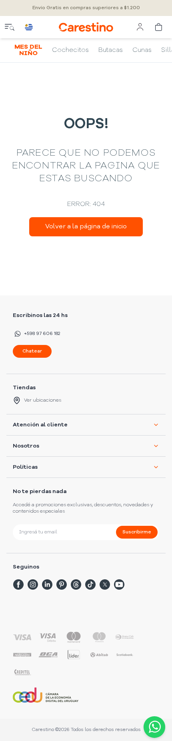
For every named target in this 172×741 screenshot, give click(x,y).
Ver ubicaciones (42, 400)
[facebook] (18, 584)
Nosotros (26, 446)
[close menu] (9, 27)
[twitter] (104, 584)
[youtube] (119, 584)
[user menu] (140, 27)
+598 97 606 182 (42, 333)
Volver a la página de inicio (86, 227)
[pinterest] (61, 584)
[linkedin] (47, 584)
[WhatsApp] (153, 727)
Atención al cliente (40, 425)
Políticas (25, 467)
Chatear (32, 351)
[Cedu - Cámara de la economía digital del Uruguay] (45, 695)
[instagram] (32, 584)
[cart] (159, 27)
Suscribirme (136, 532)
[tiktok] (90, 584)
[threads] (76, 584)
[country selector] (28, 27)
